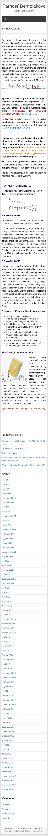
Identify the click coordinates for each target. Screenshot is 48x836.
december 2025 (9, 498)
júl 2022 (5, 561)
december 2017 (9, 700)
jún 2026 (6, 484)
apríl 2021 (6, 601)
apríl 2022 (6, 565)
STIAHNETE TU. (30, 114)
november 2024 (9, 516)
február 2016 (7, 762)
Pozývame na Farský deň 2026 (15, 448)
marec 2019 (7, 668)
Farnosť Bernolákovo (24, 6)
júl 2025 (5, 507)
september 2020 (9, 632)
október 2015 (8, 780)
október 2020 (8, 628)
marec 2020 (7, 650)
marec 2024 (7, 525)
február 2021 (7, 610)
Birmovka (6, 804)
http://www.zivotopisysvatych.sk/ (24, 223)
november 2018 (9, 677)
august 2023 (7, 538)
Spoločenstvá (8, 813)
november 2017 (9, 704)
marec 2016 (7, 758)
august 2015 (7, 789)
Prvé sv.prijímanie (9, 453)
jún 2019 (6, 664)
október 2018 (8, 682)
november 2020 (9, 623)
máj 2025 (6, 511)
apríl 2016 (6, 753)
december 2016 (9, 727)
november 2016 (9, 731)
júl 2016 (5, 744)
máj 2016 (6, 749)
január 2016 (7, 767)
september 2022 (9, 552)
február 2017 (7, 722)
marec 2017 (7, 718)
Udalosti (5, 818)
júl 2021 (5, 587)
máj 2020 (6, 641)
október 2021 (8, 583)
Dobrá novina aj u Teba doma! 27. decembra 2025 (23, 465)
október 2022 (8, 547)
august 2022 (7, 556)
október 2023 (8, 534)
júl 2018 (5, 691)
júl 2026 (5, 480)
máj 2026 (6, 489)
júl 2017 (5, 713)
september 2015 (9, 785)
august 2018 (7, 686)
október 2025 (8, 502)
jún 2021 (6, 592)
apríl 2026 (6, 493)
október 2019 (8, 659)
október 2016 (8, 735)
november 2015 (9, 776)
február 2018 (7, 695)
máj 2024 (6, 520)
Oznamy (5, 809)
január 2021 (7, 614)
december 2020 (9, 619)
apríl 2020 (6, 646)
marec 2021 (7, 605)
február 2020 (7, 655)
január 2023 (7, 543)
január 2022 (7, 574)
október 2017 (8, 709)
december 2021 (9, 578)
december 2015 (9, 771)
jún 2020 (6, 637)
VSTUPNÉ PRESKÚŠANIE (17, 128)
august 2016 (7, 740)
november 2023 (9, 529)
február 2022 (7, 570)
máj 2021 (6, 596)
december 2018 (9, 673)
